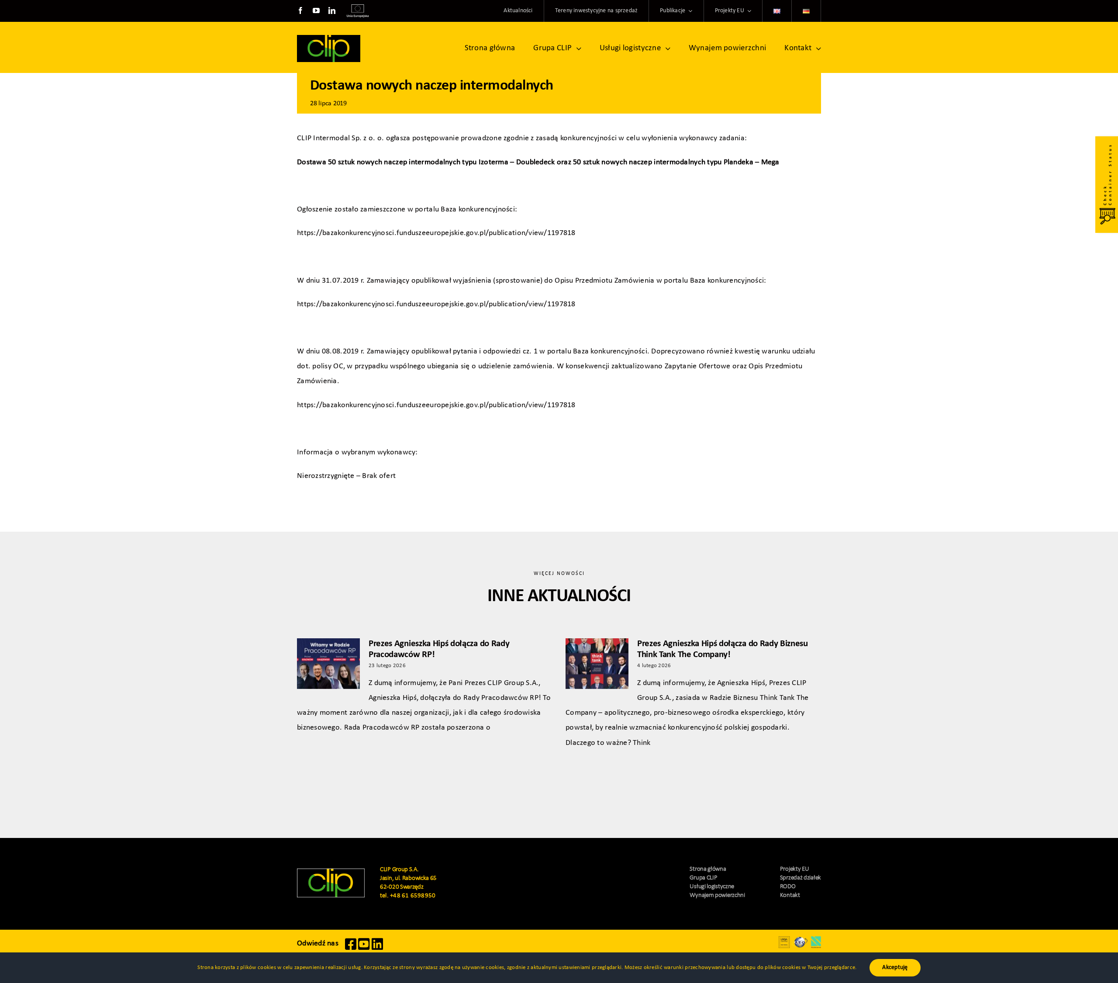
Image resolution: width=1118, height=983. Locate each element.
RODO (788, 886)
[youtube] (316, 10)
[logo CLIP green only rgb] (328, 39)
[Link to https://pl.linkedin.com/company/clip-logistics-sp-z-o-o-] (377, 948)
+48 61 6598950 (412, 896)
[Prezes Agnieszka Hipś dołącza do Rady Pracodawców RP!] (328, 663)
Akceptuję (895, 967)
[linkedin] (331, 10)
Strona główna (708, 869)
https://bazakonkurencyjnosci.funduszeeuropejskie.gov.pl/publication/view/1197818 (436, 233)
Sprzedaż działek (800, 878)
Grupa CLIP (703, 878)
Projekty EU (794, 869)
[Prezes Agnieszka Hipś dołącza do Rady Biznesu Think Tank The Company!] (597, 663)
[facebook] (300, 10)
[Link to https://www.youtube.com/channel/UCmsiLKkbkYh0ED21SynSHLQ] (363, 948)
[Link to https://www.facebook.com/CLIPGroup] (350, 948)
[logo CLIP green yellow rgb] (331, 872)
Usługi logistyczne (712, 886)
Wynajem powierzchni (717, 895)
